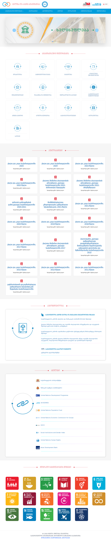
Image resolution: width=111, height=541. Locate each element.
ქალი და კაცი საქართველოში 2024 (55, 165)
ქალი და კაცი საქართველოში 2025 (22, 165)
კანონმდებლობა (47, 11)
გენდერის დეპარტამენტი (50, 352)
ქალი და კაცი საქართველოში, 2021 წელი (89, 204)
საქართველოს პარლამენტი (51, 380)
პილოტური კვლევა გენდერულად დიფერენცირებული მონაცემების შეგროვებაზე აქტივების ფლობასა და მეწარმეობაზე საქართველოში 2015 (89, 245)
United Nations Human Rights (51, 440)
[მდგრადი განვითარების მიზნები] (45, 4)
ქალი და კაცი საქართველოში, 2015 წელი (21, 268)
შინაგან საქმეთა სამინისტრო (51, 388)
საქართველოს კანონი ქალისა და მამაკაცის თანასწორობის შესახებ (66, 319)
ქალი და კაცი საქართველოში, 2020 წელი (21, 223)
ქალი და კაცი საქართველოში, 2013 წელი (55, 268)
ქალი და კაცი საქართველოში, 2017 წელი (21, 245)
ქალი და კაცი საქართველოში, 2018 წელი (89, 223)
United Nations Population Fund (51, 410)
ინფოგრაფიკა (101, 11)
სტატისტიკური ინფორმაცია (13, 11)
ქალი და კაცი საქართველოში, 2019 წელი (55, 223)
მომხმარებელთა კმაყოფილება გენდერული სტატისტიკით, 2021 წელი (55, 204)
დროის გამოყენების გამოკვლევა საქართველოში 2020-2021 (21, 204)
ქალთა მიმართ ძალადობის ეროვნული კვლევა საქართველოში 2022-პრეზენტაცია (89, 184)
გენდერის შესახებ (86, 11)
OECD (43, 425)
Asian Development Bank (49, 447)
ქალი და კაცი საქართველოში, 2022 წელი (21, 184)
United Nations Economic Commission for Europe (57, 418)
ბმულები (60, 11)
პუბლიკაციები (33, 11)
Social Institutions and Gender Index (53, 432)
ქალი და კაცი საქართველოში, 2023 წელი (89, 165)
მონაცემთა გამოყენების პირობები (55, 538)
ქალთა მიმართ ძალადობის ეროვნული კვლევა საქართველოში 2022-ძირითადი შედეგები (55, 184)
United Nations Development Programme (54, 395)
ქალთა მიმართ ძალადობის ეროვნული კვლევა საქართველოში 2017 (55, 245)
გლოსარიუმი (72, 11)
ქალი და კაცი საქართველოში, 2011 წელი (89, 268)
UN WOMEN (45, 403)
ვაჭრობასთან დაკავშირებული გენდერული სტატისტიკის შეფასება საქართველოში (21, 286)
